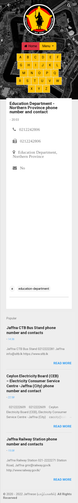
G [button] (21, 65)
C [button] (35, 57)
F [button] (58, 57)
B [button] (28, 57)
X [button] (32, 89)
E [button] (50, 57)
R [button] (20, 81)
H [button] (28, 65)
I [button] (35, 65)
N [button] (32, 73)
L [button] (57, 65)
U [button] (42, 81)
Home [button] (32, 46)
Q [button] (55, 73)
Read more (62, 363)
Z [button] (46, 89)
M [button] (23, 73)
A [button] (20, 57)
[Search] (69, 5)
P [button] (47, 73)
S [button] (27, 81)
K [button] (50, 65)
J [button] (42, 65)
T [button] (35, 81)
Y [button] (39, 89)
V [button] (50, 81)
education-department (34, 289)
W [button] (57, 81)
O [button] (39, 73)
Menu (46, 46)
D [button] (43, 57)
